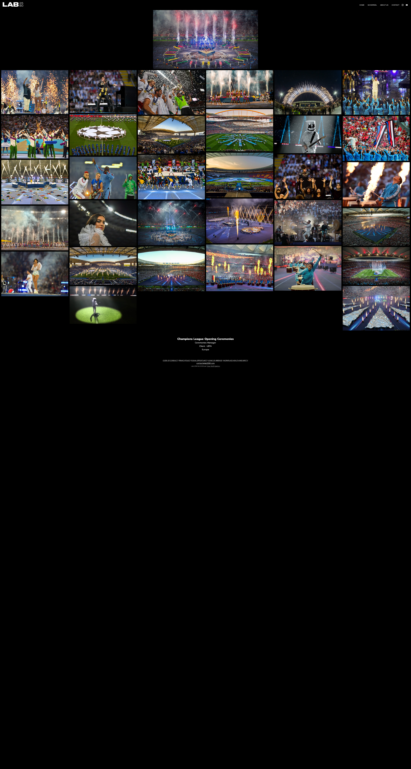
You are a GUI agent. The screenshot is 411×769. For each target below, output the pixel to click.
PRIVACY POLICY (184, 360)
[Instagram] (402, 5)
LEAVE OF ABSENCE (215, 360)
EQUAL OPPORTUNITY (199, 360)
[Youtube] (406, 5)
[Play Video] (205, 40)
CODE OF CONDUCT (170, 360)
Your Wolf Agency (213, 366)
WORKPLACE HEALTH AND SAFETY (235, 360)
